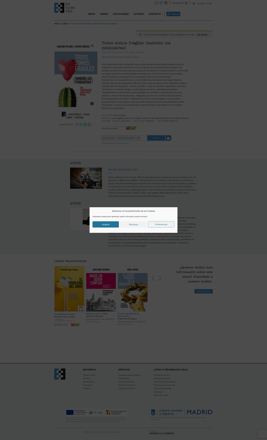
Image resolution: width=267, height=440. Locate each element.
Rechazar (133, 224)
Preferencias (161, 224)
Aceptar (106, 224)
